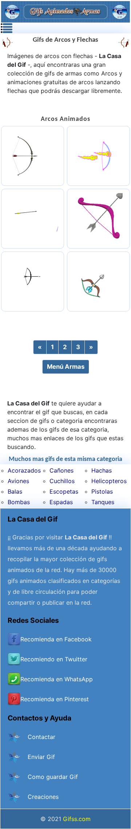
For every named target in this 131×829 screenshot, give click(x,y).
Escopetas (63, 491)
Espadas (61, 502)
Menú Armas (65, 366)
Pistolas (102, 491)
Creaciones (43, 796)
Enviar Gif (41, 756)
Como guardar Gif (53, 776)
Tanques (102, 502)
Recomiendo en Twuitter (53, 659)
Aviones (18, 481)
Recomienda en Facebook (56, 639)
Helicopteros (109, 481)
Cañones (61, 470)
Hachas (101, 470)
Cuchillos (62, 481)
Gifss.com (77, 818)
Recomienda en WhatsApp (56, 679)
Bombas (19, 502)
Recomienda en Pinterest (54, 699)
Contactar (41, 736)
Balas (15, 491)
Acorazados (24, 470)
